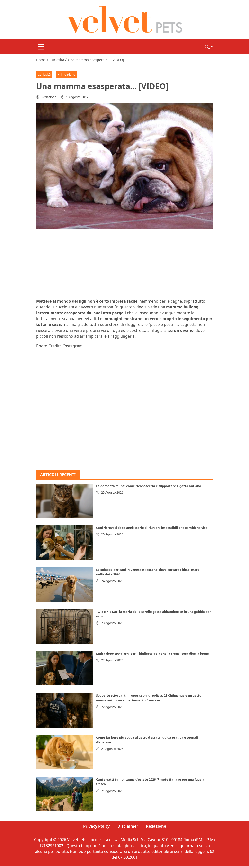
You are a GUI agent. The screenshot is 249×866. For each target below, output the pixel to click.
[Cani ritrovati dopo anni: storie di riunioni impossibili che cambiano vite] (64, 542)
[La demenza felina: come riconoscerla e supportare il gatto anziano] (64, 501)
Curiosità (44, 74)
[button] (209, 47)
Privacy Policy (96, 826)
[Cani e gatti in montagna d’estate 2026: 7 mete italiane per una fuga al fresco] (64, 794)
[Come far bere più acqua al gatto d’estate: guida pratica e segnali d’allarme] (64, 752)
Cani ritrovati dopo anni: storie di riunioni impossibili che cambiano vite (151, 527)
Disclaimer (127, 826)
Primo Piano (66, 74)
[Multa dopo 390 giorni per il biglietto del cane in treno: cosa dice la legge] (64, 668)
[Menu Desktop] (41, 46)
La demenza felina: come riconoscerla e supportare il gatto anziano (148, 486)
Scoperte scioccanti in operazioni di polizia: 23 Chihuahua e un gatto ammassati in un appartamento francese (148, 697)
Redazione (156, 826)
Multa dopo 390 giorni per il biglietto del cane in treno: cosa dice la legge (152, 653)
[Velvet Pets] (124, 19)
